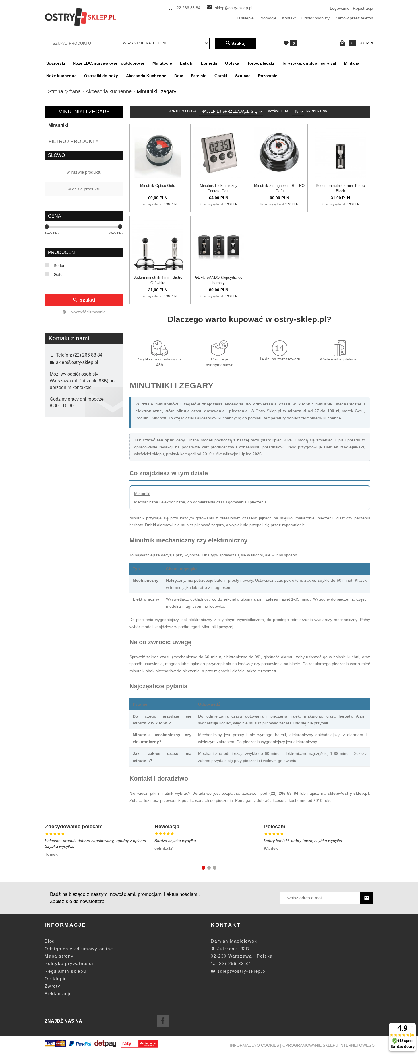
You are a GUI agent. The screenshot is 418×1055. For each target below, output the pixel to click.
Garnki (220, 75)
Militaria (351, 63)
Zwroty (53, 986)
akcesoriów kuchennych (218, 418)
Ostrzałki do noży (101, 75)
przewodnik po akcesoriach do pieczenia (196, 800)
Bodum (60, 265)
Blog (50, 941)
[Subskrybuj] (366, 898)
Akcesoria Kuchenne (146, 75)
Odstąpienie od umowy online (79, 948)
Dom (178, 75)
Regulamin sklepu (65, 971)
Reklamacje (58, 993)
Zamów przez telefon (354, 18)
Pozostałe (267, 75)
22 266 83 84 (188, 8)
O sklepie (245, 18)
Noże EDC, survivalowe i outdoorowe (108, 63)
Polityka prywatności (69, 963)
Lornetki (209, 63)
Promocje (267, 18)
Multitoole (162, 63)
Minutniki (58, 125)
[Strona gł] (80, 16)
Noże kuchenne (61, 75)
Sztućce (243, 75)
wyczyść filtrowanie (87, 312)
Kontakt (289, 18)
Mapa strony (59, 956)
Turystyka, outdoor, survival (309, 63)
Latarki (186, 63)
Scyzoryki (55, 63)
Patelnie (198, 75)
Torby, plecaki (260, 63)
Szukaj (238, 43)
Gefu (58, 274)
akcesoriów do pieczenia (178, 671)
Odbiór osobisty (315, 18)
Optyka (232, 63)
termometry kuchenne (321, 418)
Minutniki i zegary (84, 111)
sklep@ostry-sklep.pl (233, 8)
